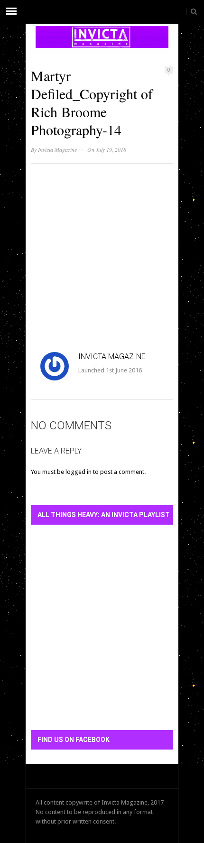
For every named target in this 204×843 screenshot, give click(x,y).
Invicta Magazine (57, 149)
